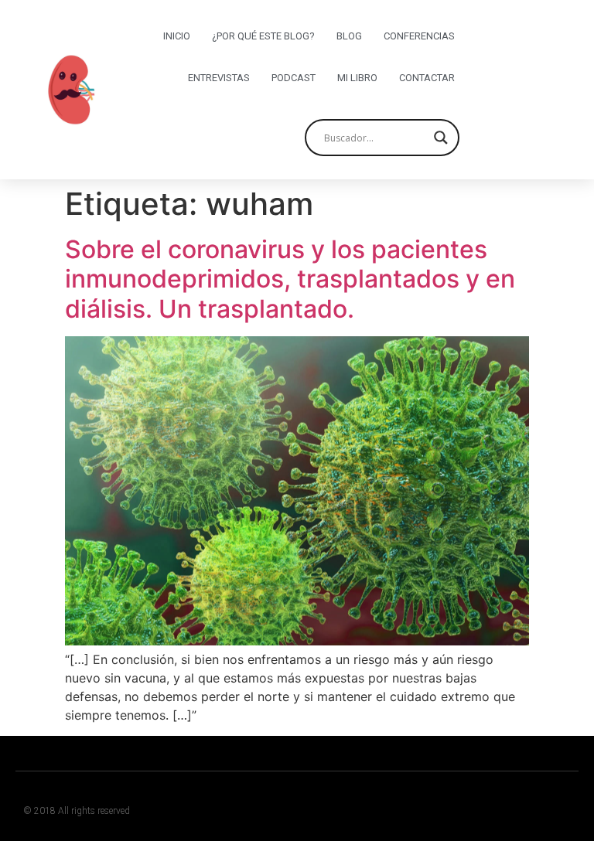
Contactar (427, 77)
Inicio (176, 36)
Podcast (293, 77)
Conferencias (419, 36)
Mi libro (357, 77)
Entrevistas (219, 77)
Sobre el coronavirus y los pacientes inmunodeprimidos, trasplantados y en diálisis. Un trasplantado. (290, 279)
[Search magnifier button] (441, 137)
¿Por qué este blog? (263, 36)
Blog (349, 36)
